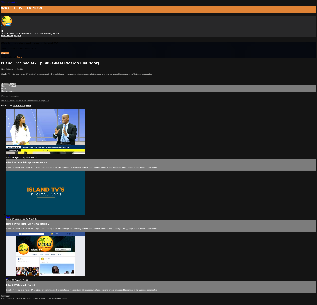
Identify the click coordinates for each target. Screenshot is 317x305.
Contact (12, 298)
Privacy (28, 298)
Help (18, 298)
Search (11, 33)
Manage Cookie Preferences (50, 298)
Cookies (35, 298)
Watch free (5, 53)
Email (13, 84)
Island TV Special (7, 69)
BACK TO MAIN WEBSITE (27, 33)
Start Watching (46, 33)
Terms (22, 298)
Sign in (56, 33)
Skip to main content (9, 2)
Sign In (18, 36)
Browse (4, 33)
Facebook (5, 84)
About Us (5, 298)
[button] (2, 31)
